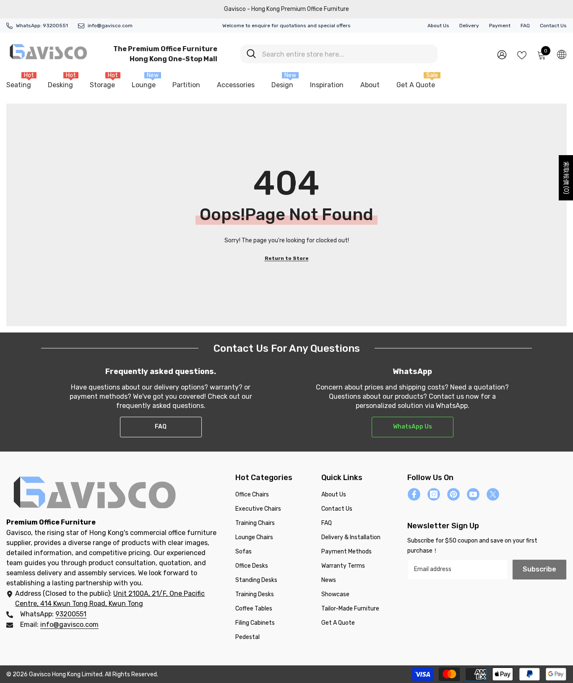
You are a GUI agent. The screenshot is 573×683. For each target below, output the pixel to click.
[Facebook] (414, 494)
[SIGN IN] (502, 54)
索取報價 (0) (566, 177)
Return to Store (287, 258)
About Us (438, 26)
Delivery (469, 26)
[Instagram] (433, 494)
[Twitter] (493, 494)
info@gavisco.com (110, 26)
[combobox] (347, 53)
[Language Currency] (562, 54)
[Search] (339, 53)
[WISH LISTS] (521, 54)
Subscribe (539, 569)
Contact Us (553, 26)
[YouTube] (473, 494)
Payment (499, 26)
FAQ (525, 26)
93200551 (55, 26)
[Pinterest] (453, 494)
